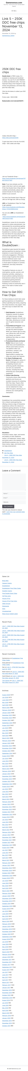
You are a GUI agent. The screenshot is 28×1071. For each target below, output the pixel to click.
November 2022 (7, 809)
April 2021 (5, 858)
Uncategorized (6, 611)
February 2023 (6, 802)
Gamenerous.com (14, 2)
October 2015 (6, 1026)
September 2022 (7, 814)
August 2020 (6, 878)
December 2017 (7, 959)
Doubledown (8, 450)
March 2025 (5, 738)
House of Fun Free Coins (9, 601)
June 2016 (5, 1005)
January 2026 (6, 712)
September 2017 (7, 967)
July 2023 (5, 789)
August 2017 (6, 970)
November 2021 (7, 840)
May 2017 (5, 977)
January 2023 (6, 804)
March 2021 (5, 860)
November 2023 (7, 779)
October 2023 (6, 781)
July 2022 (5, 819)
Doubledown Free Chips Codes (11, 588)
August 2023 (6, 786)
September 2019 (7, 906)
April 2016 (5, 1010)
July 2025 (5, 728)
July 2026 (5, 697)
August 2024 (6, 756)
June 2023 (5, 791)
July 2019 (5, 911)
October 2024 (6, 751)
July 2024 (5, 758)
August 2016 (6, 1000)
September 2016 (7, 998)
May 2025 (5, 733)
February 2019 (6, 924)
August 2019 (6, 908)
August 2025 (6, 725)
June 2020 (5, 883)
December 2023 (7, 776)
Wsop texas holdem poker (10, 614)
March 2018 (5, 952)
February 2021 (6, 863)
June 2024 (5, 761)
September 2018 (7, 936)
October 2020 (6, 873)
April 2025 (5, 735)
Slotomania (5, 606)
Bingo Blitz (5, 580)
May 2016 (5, 1008)
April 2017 (5, 980)
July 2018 (5, 942)
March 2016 (5, 1013)
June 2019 (5, 914)
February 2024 (6, 771)
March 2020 (5, 891)
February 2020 (6, 893)
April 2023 (5, 796)
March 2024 (5, 768)
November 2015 (7, 1023)
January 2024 (6, 774)
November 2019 (7, 901)
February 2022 (6, 832)
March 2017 (5, 982)
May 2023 (5, 794)
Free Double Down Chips (9, 593)
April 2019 (5, 919)
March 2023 (5, 799)
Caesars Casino (7, 583)
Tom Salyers (6, 680)
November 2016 (7, 992)
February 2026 (6, 710)
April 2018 (5, 949)
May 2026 (5, 702)
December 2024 (7, 746)
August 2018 (6, 939)
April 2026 (5, 705)
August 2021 (6, 847)
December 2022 (7, 807)
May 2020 (5, 886)
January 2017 (6, 987)
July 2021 (5, 850)
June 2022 (5, 822)
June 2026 (5, 700)
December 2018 (7, 929)
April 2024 (5, 766)
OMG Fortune (6, 603)
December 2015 (7, 1020)
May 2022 (5, 824)
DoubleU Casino (7, 591)
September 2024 (7, 753)
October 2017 (6, 964)
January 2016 (6, 1018)
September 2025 (7, 723)
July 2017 (5, 972)
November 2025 (7, 718)
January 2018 (6, 957)
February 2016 (6, 1015)
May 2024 (5, 763)
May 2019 (5, 916)
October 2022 (6, 812)
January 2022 (6, 835)
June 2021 (5, 852)
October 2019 (6, 903)
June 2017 (5, 975)
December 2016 (7, 990)
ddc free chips (8, 453)
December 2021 (7, 837)
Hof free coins (6, 596)
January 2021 (6, 865)
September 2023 (7, 784)
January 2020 (6, 896)
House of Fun (6, 598)
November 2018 (7, 931)
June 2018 (5, 944)
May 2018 (5, 947)
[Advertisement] (14, 51)
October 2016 (6, 995)
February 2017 (6, 985)
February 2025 (6, 740)
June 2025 (5, 730)
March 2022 (5, 830)
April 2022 (5, 827)
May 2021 (5, 855)
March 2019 (5, 921)
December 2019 (7, 898)
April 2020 (5, 888)
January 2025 (6, 743)
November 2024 (7, 748)
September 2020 (7, 875)
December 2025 (7, 715)
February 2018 (6, 954)
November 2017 (7, 962)
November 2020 (7, 870)
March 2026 (5, 707)
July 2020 (5, 880)
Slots (3, 608)
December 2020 (7, 868)
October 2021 (6, 842)
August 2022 (6, 817)
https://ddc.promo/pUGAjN (10, 137)
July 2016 (5, 1003)
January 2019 (6, 926)
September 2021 (7, 845)
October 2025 (6, 720)
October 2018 (6, 934)
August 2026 (6, 695)
